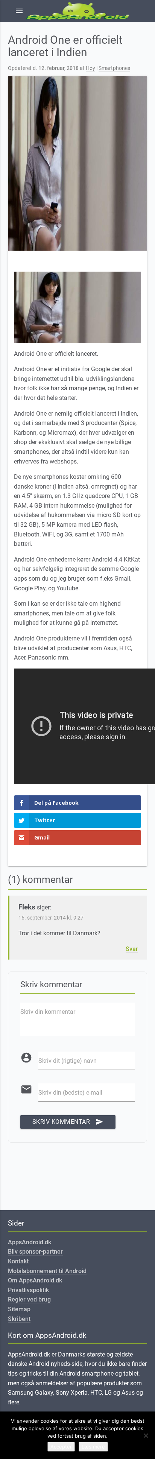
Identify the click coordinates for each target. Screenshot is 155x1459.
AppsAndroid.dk (29, 1242)
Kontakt (18, 1261)
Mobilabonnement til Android (47, 1271)
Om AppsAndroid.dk (35, 1280)
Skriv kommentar (68, 1122)
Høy (90, 68)
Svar (132, 948)
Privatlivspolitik (28, 1290)
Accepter (61, 1447)
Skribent (19, 1318)
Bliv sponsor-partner (35, 1251)
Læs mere (93, 1447)
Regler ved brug (29, 1299)
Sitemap (19, 1309)
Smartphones (114, 68)
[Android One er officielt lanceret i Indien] (77, 163)
